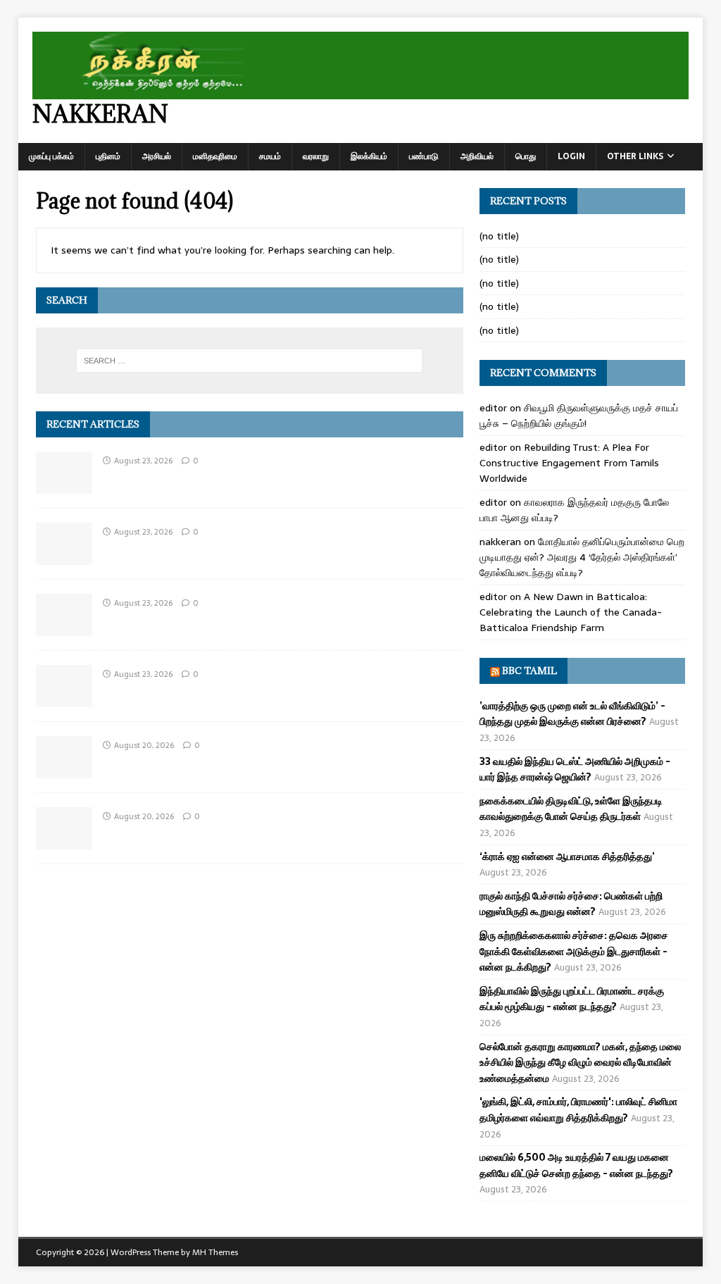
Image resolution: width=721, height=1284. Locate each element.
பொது (525, 156)
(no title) (499, 236)
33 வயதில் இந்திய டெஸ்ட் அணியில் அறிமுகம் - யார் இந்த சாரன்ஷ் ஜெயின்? (574, 769)
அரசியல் (156, 156)
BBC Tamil (529, 670)
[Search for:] (249, 361)
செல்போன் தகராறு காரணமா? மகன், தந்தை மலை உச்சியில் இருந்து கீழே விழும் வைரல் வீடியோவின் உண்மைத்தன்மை (580, 1062)
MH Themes (215, 1252)
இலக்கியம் (369, 156)
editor (493, 408)
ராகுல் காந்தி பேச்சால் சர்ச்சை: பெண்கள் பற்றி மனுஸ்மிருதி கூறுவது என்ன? (571, 903)
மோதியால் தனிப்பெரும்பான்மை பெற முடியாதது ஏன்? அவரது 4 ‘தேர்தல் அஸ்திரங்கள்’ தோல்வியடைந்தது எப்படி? (581, 557)
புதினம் (108, 156)
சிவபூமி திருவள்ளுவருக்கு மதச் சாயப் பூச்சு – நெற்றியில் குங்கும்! (578, 415)
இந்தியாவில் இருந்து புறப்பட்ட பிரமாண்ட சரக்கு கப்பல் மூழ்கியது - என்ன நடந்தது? (571, 998)
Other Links (635, 156)
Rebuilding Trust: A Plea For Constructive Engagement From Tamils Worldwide (569, 463)
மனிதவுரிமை (215, 156)
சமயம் (270, 156)
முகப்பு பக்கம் (51, 156)
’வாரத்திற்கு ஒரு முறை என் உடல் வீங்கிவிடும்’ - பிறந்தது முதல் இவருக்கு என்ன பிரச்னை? (572, 713)
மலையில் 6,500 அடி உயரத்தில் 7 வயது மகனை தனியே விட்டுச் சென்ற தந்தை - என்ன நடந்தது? (576, 1164)
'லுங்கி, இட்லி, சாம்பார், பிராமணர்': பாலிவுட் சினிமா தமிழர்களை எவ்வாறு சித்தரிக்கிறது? (578, 1109)
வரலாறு (316, 156)
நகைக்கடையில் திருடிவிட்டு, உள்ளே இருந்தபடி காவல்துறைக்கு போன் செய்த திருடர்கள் (571, 808)
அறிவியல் (477, 156)
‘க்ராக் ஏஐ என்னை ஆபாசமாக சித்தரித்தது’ (567, 856)
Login (571, 156)
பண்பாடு (424, 156)
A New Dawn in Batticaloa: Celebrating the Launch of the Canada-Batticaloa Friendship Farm (570, 612)
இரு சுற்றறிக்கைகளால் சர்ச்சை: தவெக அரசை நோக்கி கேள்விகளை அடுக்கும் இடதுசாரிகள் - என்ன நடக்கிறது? (573, 951)
